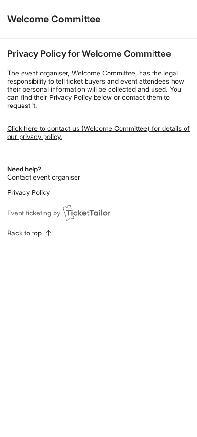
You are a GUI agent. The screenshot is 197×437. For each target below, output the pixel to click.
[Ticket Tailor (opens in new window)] (86, 212)
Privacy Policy (28, 192)
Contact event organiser (43, 177)
